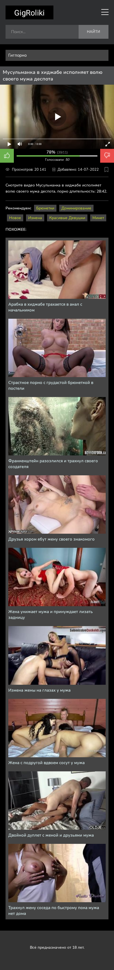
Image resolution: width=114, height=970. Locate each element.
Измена (35, 218)
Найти (93, 31)
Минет (98, 218)
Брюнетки (45, 208)
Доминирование (76, 208)
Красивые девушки (67, 218)
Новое (15, 218)
